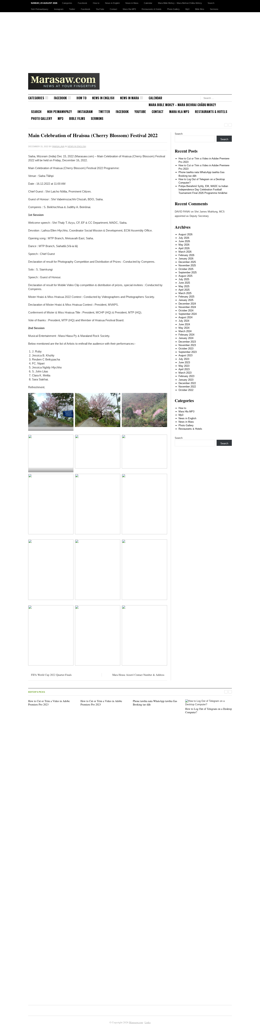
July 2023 (184, 359)
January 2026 (186, 258)
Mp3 (187, 9)
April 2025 (184, 289)
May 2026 (184, 244)
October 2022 (186, 390)
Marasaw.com (136, 1022)
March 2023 (185, 372)
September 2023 (188, 352)
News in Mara (131, 3)
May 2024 (184, 327)
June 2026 (184, 241)
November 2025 (187, 265)
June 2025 (184, 282)
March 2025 (185, 293)
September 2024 (188, 314)
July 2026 (184, 237)
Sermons (214, 9)
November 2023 (187, 345)
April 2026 (184, 248)
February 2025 (186, 296)
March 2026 (185, 251)
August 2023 (185, 355)
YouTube (100, 9)
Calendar (148, 3)
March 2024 (185, 331)
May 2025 (184, 286)
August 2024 (185, 317)
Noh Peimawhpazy (39, 9)
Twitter (72, 9)
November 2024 (187, 307)
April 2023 (184, 369)
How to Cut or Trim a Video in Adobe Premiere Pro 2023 (49, 702)
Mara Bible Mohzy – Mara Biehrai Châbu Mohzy (180, 3)
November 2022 (187, 386)
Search (211, 3)
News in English (112, 3)
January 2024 (186, 338)
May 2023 (184, 365)
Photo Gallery (173, 9)
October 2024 (186, 310)
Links (148, 1022)
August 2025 (185, 275)
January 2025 (186, 300)
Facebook (82, 3)
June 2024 (184, 324)
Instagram (58, 9)
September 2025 (188, 272)
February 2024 (186, 334)
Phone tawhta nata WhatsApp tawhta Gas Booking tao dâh (155, 702)
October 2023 (186, 348)
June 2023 (184, 362)
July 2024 (184, 320)
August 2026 (185, 234)
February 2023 (186, 376)
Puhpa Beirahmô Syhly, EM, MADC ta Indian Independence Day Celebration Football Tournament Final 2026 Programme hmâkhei (203, 189)
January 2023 (186, 379)
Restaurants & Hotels (151, 9)
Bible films (199, 9)
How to (96, 3)
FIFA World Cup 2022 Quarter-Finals (51, 675)
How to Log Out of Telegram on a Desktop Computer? (208, 710)
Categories (67, 3)
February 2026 (186, 255)
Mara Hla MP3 (129, 9)
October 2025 (186, 269)
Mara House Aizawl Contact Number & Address (138, 675)
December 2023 (187, 341)
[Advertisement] (130, 40)
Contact (113, 9)
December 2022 (187, 383)
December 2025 (187, 262)
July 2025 (184, 279)
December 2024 (187, 303)
